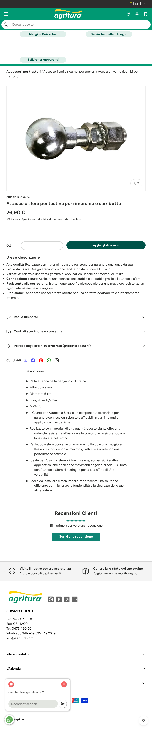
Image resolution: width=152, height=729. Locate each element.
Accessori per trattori (23, 71)
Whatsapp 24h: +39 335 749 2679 (31, 633)
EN (144, 4)
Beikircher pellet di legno (109, 34)
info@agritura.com (19, 638)
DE (137, 4)
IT (130, 3)
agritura (20, 719)
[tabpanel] (76, 436)
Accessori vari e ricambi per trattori (69, 71)
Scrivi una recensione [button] (76, 536)
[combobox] (76, 24)
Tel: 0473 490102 (18, 628)
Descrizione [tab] (34, 371)
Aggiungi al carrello (106, 245)
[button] (145, 14)
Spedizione (28, 219)
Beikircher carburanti (43, 60)
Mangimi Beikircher (43, 34)
